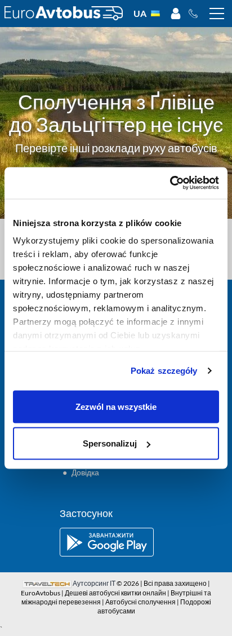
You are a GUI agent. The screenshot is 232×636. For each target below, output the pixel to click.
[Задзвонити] (196, 13)
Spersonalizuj (110, 443)
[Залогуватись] (175, 13)
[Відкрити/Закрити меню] (216, 13)
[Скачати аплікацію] (116, 542)
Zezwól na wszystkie (116, 406)
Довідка (85, 472)
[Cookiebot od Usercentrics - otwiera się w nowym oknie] (170, 183)
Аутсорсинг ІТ (94, 583)
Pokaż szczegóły (164, 371)
